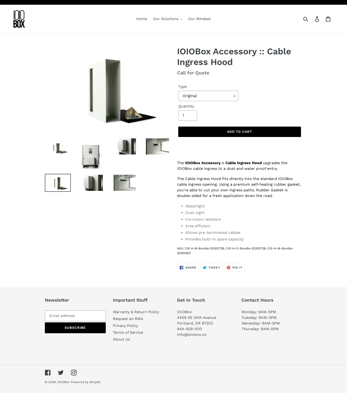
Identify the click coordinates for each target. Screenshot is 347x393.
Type (182, 86)
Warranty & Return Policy (136, 312)
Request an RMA (128, 318)
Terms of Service (128, 332)
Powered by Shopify (86, 382)
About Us (121, 339)
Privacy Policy (125, 325)
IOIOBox (64, 382)
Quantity (186, 106)
